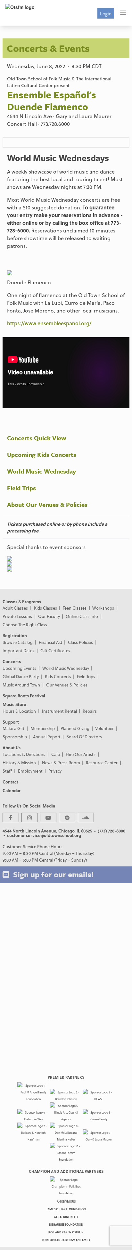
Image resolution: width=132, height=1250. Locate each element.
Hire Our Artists (80, 754)
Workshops (103, 608)
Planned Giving (75, 728)
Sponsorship (15, 737)
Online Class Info (82, 616)
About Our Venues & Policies (47, 504)
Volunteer (104, 728)
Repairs (90, 711)
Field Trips (21, 487)
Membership (42, 728)
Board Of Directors (84, 737)
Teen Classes (75, 608)
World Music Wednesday (41, 471)
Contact (10, 782)
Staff (7, 771)
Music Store (14, 704)
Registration (15, 635)
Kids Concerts (58, 676)
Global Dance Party (21, 676)
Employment (30, 771)
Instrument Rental (59, 711)
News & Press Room (61, 762)
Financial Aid (50, 642)
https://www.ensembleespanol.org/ (49, 323)
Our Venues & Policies (66, 685)
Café (55, 754)
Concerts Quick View (36, 438)
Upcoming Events (19, 668)
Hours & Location (19, 711)
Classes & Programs (22, 601)
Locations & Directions (24, 754)
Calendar (12, 790)
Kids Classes (45, 608)
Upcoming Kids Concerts (41, 454)
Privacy (55, 771)
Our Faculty (49, 616)
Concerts (12, 661)
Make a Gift (13, 728)
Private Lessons (17, 616)
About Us (12, 747)
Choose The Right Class (25, 624)
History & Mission (19, 762)
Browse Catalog (18, 642)
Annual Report (47, 737)
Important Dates (18, 650)
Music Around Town (21, 685)
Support (11, 722)
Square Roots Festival (24, 696)
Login (105, 13)
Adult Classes (15, 608)
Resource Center (102, 762)
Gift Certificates (55, 650)
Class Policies (80, 642)
